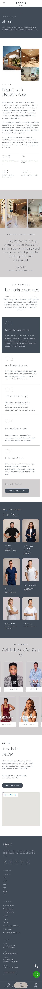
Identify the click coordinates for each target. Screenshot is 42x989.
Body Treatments (8, 905)
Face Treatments (8, 912)
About (5, 881)
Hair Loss (6, 922)
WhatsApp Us (10, 973)
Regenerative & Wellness (11, 926)
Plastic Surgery (8, 929)
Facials (5, 916)
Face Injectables (8, 909)
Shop (4, 877)
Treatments (6, 874)
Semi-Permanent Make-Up (11, 932)
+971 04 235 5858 (9, 947)
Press (5, 884)
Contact (5, 891)
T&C (4, 894)
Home (4, 16)
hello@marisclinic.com (10, 953)
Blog (4, 888)
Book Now (20, 986)
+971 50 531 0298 (9, 946)
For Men (5, 919)
